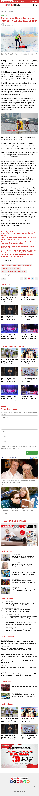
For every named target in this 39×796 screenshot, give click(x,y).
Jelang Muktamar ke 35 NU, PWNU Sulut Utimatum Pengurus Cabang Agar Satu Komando (18, 629)
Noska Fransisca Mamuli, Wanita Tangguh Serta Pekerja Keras (22, 565)
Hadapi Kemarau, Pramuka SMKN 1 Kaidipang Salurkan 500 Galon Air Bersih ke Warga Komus (23, 695)
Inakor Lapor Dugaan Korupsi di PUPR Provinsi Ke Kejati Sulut (18, 661)
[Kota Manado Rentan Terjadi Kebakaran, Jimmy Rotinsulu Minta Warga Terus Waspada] (5, 582)
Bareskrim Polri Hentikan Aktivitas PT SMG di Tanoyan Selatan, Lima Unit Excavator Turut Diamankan (16, 649)
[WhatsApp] (24, 781)
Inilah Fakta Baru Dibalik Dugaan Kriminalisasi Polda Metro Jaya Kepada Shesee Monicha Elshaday (18, 674)
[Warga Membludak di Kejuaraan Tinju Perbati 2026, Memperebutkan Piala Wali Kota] (29, 328)
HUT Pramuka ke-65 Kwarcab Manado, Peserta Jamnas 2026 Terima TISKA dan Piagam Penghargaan (21, 617)
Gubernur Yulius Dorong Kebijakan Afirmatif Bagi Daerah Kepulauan (23, 557)
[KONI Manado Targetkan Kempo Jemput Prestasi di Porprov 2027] (29, 310)
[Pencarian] (37, 4)
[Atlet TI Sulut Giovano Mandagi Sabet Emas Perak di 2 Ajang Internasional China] (29, 291)
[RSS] (28, 781)
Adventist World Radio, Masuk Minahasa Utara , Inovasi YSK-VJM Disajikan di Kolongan (21, 623)
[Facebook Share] (21, 278)
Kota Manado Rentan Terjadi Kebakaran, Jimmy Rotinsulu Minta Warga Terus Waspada (23, 581)
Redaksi (32, 787)
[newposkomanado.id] (12, 4)
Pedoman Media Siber (24, 789)
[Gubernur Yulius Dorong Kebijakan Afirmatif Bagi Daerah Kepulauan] (5, 557)
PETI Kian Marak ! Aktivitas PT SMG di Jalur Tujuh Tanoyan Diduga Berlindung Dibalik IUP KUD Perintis (19, 655)
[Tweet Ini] (25, 278)
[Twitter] (14, 781)
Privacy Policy (23, 787)
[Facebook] (11, 781)
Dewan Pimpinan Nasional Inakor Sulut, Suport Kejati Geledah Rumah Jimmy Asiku (19, 668)
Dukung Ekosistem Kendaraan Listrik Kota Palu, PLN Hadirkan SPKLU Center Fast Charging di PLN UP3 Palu (24, 573)
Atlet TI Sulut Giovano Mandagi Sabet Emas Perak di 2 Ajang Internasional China (19, 238)
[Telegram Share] (32, 278)
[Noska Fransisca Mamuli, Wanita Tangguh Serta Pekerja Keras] (5, 565)
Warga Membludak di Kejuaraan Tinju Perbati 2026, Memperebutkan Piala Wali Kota (18, 255)
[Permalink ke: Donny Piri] (2, 24)
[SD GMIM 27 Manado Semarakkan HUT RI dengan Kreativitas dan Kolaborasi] (5, 687)
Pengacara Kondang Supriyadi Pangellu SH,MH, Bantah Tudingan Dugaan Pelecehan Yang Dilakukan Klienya (19, 642)
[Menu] (2, 4)
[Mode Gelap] (34, 4)
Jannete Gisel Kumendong (11, 268)
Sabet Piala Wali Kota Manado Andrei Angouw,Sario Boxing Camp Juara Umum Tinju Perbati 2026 (18, 251)
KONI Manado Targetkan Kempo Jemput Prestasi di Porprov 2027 (18, 247)
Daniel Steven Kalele (9, 265)
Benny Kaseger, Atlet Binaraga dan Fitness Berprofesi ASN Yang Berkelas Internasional (19, 242)
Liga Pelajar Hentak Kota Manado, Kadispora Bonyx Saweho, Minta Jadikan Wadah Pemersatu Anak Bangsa (18, 233)
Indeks (6, 787)
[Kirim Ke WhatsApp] (36, 278)
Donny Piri (7, 24)
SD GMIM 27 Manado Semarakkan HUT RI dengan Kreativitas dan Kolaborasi (19, 610)
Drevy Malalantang (24, 265)
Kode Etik (13, 787)
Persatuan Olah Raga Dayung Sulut (14, 271)
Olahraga (4, 15)
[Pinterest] (18, 781)
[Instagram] (21, 781)
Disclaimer (11, 789)
